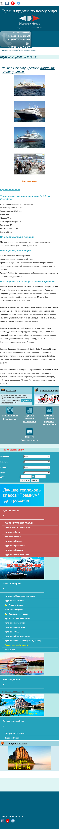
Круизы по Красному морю (17, 636)
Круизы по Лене (18, 743)
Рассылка (11, 391)
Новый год (10, 650)
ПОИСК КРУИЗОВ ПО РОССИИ (19, 523)
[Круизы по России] (22, 674)
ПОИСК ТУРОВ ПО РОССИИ (17, 528)
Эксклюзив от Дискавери (16, 645)
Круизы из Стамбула (14, 600)
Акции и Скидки (16, 605)
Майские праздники (14, 609)
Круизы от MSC (12, 632)
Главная (5, 50)
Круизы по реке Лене (14, 545)
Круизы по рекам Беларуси (13, 692)
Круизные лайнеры (15, 50)
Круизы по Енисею (13, 541)
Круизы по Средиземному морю (20, 596)
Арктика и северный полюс (18, 618)
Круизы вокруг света (18, 614)
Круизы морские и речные (19, 57)
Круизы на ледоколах (15, 627)
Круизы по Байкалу (14, 550)
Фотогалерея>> (29, 181)
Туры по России (12, 738)
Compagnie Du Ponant (15, 733)
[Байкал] (22, 716)
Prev (2, 397)
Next (56, 397)
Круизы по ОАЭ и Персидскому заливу (23, 641)
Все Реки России (13, 536)
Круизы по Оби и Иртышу (17, 554)
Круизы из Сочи (12, 532)
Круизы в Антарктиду (15, 623)
